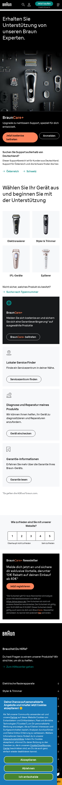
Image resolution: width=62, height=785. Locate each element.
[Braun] (7, 4)
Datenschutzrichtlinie (13, 739)
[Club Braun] (57, 770)
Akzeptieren (28, 759)
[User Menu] (29, 4)
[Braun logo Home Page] (7, 4)
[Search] (23, 4)
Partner (13, 717)
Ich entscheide (28, 776)
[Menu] (58, 5)
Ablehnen (28, 768)
